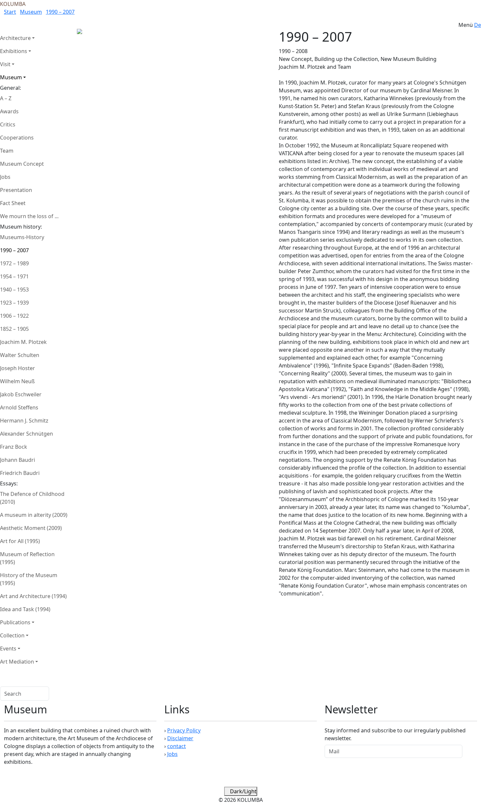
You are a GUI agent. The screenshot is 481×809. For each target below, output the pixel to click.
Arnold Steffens (19, 407)
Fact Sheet (13, 203)
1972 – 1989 (14, 263)
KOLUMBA (13, 4)
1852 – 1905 (14, 328)
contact (176, 746)
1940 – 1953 (14, 289)
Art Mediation (17, 661)
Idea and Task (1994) (25, 609)
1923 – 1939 (14, 302)
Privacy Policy (184, 730)
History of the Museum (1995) (28, 579)
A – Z (5, 98)
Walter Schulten (19, 355)
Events (8, 648)
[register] (469, 751)
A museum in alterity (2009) (33, 514)
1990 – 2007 (60, 11)
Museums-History (22, 237)
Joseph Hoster (17, 368)
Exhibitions (13, 51)
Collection (12, 635)
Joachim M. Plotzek (23, 342)
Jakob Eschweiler (21, 394)
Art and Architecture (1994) (33, 596)
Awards (9, 111)
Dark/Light (243, 791)
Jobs (5, 176)
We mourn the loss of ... (29, 216)
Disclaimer (180, 738)
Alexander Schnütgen (26, 433)
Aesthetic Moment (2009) (31, 528)
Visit (5, 64)
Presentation (16, 190)
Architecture (15, 38)
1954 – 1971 (14, 276)
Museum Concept (22, 163)
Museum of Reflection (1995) (27, 558)
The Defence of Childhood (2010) (32, 497)
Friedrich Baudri (20, 473)
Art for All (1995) (20, 541)
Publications (15, 622)
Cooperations (17, 137)
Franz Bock (13, 446)
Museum (31, 11)
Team (6, 150)
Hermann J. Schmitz (24, 420)
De (477, 24)
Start (10, 11)
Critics (7, 124)
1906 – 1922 (14, 315)
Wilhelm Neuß (17, 381)
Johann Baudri (17, 459)
